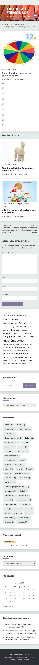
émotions (14, 363)
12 (33, 592)
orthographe (6, 350)
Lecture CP (28, 204)
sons (5, 361)
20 (6, 598)
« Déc (5, 606)
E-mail (4, 286)
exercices (6, 330)
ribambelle (20, 357)
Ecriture (22, 323)
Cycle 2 (4, 204)
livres (27, 336)
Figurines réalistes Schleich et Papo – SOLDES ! (18, 169)
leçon (23, 337)
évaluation (22, 363)
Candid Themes (23, 660)
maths (32, 337)
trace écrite (27, 361)
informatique (19, 333)
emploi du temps (9, 327)
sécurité (14, 361)
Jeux (29, 333)
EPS (17, 327)
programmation (19, 353)
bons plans (11, 319)
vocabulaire (7, 363)
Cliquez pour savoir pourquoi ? (19, 545)
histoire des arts (8, 333)
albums (12, 315)
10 (24, 592)
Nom (4, 277)
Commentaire (7, 253)
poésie (6, 353)
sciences (31, 357)
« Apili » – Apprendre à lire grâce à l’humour (19, 211)
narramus (27, 344)
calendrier (22, 320)
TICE (20, 360)
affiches (5, 316)
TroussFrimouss (21, 79)
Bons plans (6, 69)
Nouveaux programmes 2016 (17, 347)
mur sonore (18, 344)
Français (19, 204)
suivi (9, 361)
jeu (26, 333)
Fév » (11, 606)
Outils (4, 206)
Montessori (9, 344)
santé (26, 357)
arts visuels (21, 316)
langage (7, 336)
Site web (5, 294)
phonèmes (25, 350)
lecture (17, 336)
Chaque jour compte (10, 323)
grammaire (24, 330)
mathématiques (14, 340)
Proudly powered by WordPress (15, 657)
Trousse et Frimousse (18, 10)
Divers (14, 69)
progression (10, 356)
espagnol (25, 326)
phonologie (18, 350)
